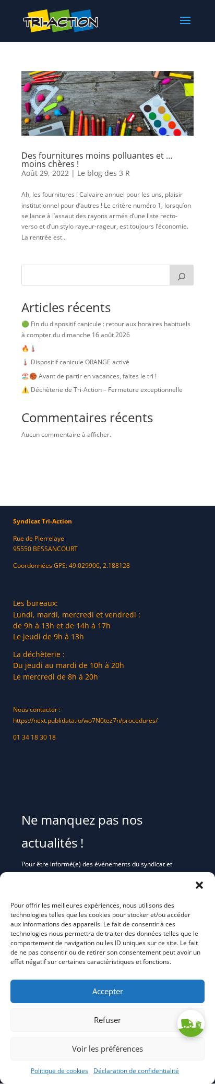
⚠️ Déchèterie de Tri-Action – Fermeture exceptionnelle (102, 389)
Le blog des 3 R (103, 173)
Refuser (107, 1020)
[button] (199, 885)
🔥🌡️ (29, 348)
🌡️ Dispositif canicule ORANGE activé (75, 362)
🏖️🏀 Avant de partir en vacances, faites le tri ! (89, 376)
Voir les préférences (107, 1048)
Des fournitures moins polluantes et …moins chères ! (96, 160)
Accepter (107, 991)
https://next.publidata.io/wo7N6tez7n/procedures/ (85, 720)
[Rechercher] (182, 275)
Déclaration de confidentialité (136, 1070)
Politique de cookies (59, 1070)
